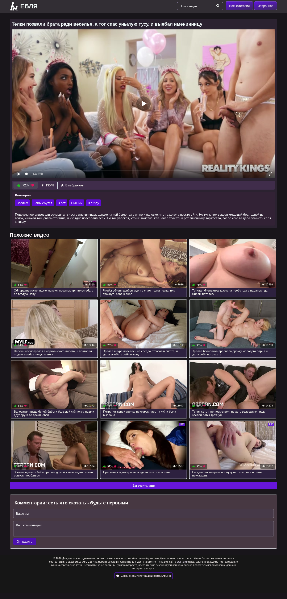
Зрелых (22, 203)
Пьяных (76, 203)
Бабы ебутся (42, 203)
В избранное (74, 185)
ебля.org (182, 561)
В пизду (93, 203)
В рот (62, 203)
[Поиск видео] (218, 6)
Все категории (239, 6)
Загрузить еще (144, 485)
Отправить (25, 541)
